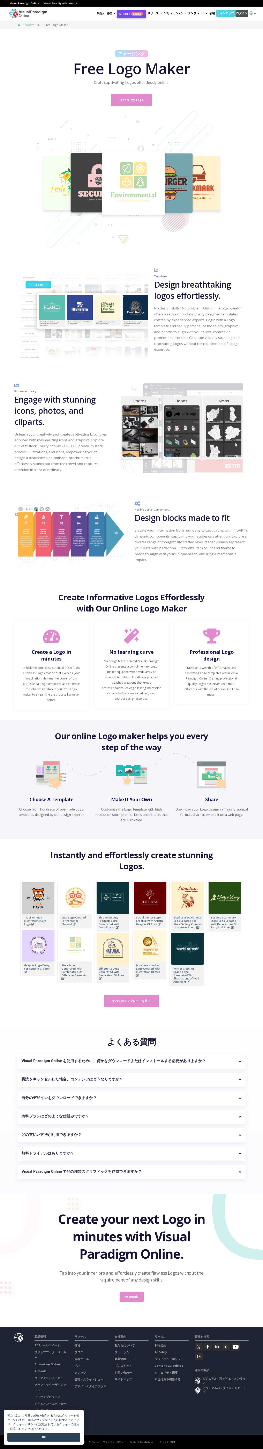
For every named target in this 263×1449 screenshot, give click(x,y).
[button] (111, 13)
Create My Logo (131, 100)
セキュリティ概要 (166, 1372)
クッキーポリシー (24, 1424)
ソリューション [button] (174, 13)
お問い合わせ (123, 1372)
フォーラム (122, 1352)
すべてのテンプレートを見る (131, 1001)
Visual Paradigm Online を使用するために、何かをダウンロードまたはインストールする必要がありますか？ (114, 1061)
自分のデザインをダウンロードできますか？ (59, 1097)
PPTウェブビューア (47, 1397)
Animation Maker (47, 1364)
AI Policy (161, 1352)
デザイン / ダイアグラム (90, 1386)
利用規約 (160, 1345)
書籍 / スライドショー (89, 1379)
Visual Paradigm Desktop (59, 3)
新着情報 (120, 1359)
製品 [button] (99, 13)
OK (44, 1437)
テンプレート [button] (196, 13)
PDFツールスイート (47, 1345)
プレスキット (123, 1366)
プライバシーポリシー (169, 1359)
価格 (212, 13)
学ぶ (77, 1366)
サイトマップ (123, 1379)
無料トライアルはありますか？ (48, 1153)
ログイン (241, 13)
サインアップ (225, 13)
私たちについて (125, 1345)
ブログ (79, 1352)
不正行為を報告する (168, 1379)
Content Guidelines (169, 1366)
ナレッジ (80, 1372)
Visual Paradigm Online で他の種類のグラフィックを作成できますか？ (82, 1171)
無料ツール (32, 25)
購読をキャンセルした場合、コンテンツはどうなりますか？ (72, 1079)
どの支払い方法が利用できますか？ (52, 1134)
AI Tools (130, 14)
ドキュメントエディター (50, 1404)
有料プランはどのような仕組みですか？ (55, 1116)
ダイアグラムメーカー (49, 1378)
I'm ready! (132, 1297)
